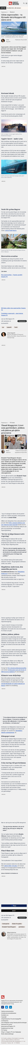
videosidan (9, 471)
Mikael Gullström (11, 932)
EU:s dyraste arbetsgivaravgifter (17, 668)
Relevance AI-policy (6, 1024)
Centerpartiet (5, 923)
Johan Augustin (11, 333)
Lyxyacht (9, 327)
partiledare (21, 927)
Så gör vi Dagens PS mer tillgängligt (11, 1032)
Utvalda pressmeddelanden (8, 1013)
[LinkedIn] (10, 1007)
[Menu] (26, 3)
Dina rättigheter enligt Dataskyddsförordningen (14, 1022)
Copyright (3, 1017)
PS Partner (4, 1030)
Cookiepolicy (4, 1020)
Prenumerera (22, 321)
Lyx (3, 327)
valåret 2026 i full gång (10, 866)
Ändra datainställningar (7, 1034)
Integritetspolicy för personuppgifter (11, 1019)
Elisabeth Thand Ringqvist (9, 927)
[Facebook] (2, 1007)
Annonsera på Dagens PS (8, 1026)
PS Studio (12, 422)
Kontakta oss (4, 1015)
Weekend (12, 12)
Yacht (15, 327)
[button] (14, 126)
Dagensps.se (4, 12)
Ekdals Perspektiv (17, 923)
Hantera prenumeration (7, 1011)
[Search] (24, 3)
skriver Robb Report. (11, 230)
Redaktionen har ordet (7, 1028)
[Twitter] (6, 1007)
